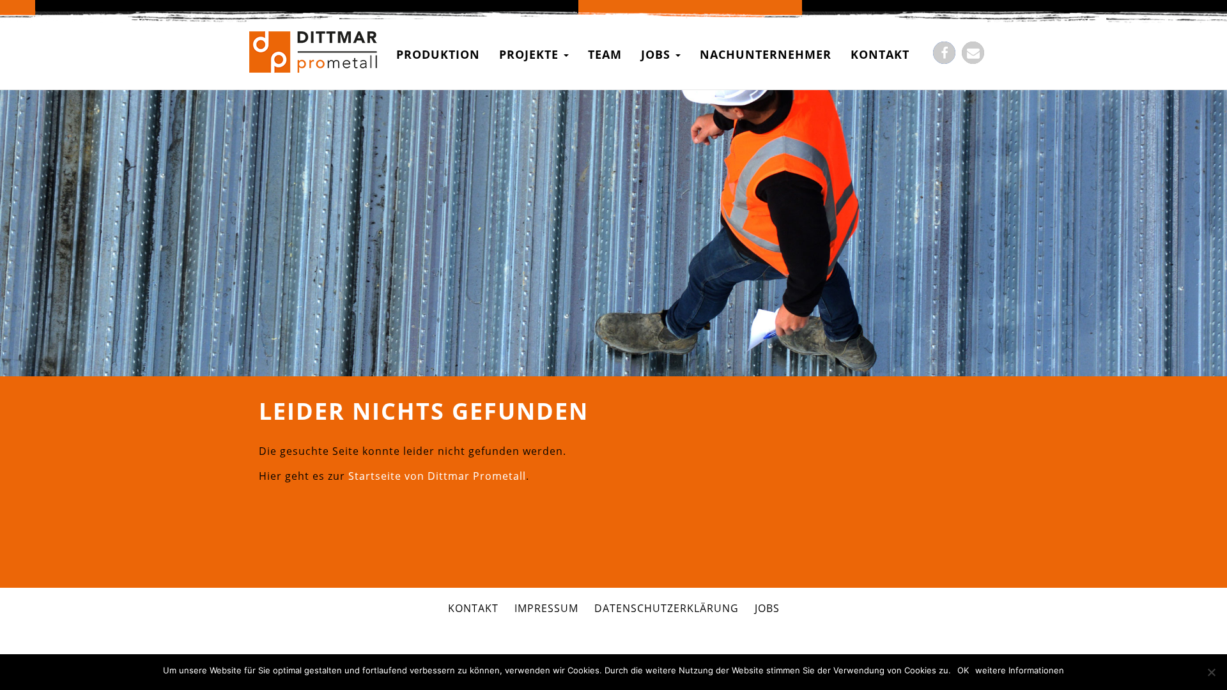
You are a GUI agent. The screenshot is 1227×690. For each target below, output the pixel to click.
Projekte (530, 54)
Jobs (657, 54)
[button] (944, 53)
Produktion (438, 54)
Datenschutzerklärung (666, 608)
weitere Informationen (1019, 670)
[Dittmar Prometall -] (313, 54)
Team (605, 54)
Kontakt (880, 54)
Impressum (546, 608)
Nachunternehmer (765, 54)
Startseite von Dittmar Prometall (437, 476)
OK (963, 670)
